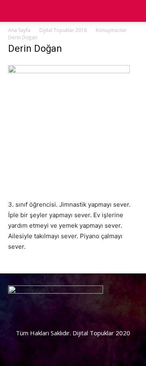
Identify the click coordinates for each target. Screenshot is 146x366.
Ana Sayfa (19, 30)
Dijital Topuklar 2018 (63, 30)
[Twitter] (67, 342)
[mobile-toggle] (14, 11)
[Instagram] (42, 342)
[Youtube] (91, 342)
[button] (134, 11)
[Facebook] (18, 342)
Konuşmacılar (111, 30)
